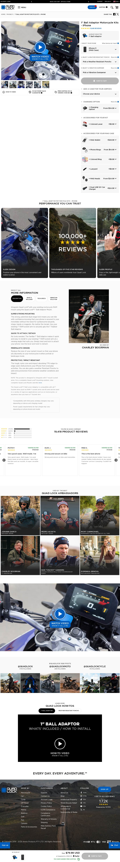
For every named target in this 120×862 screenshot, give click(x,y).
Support (100, 1)
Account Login (46, 799)
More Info (114, 57)
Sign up (5, 845)
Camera (24, 823)
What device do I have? (109, 43)
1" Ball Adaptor (47, 710)
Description (17, 298)
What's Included (29, 298)
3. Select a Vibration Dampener (92, 68)
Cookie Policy (46, 806)
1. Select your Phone (88, 43)
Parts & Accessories (29, 827)
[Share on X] (117, 14)
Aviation (24, 813)
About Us (64, 793)
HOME (3, 14)
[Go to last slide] (4, 243)
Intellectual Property (69, 799)
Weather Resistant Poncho (68, 710)
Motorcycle (25, 793)
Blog (62, 796)
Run (22, 820)
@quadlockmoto (60, 667)
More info (114, 101)
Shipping (102, 7)
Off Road (24, 803)
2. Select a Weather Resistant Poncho (95, 57)
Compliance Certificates (45, 814)
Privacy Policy (46, 803)
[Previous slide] (32, 1)
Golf (22, 817)
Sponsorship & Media (69, 812)
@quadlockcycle (95, 667)
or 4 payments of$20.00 (64, 856)
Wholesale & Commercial (66, 808)
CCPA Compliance (48, 810)
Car (22, 796)
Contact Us (45, 796)
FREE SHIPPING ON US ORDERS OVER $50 (59, 1)
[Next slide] (87, 1)
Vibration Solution (53, 298)
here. (40, 382)
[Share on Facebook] (114, 14)
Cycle (23, 799)
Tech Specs (41, 298)
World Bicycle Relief (69, 803)
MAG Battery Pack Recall (48, 827)
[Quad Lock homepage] (8, 9)
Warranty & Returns (49, 819)
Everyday (25, 806)
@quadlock (25, 667)
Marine (23, 810)
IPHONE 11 (10, 14)
